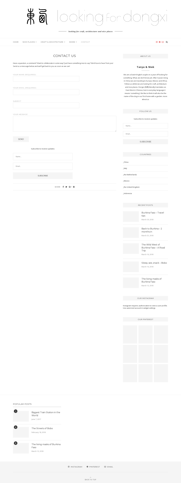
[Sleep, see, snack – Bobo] (131, 267)
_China (125, 162)
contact (85, 42)
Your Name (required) (24, 75)
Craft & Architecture (52, 42)
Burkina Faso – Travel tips (153, 214)
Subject (17, 101)
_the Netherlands (130, 174)
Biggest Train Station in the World (46, 414)
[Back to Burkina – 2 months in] (131, 232)
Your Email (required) (24, 88)
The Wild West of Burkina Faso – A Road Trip (153, 247)
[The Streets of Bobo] (21, 432)
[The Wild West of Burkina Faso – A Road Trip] (131, 248)
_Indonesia (127, 193)
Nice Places (29, 42)
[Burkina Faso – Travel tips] (131, 216)
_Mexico (126, 181)
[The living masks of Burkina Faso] (131, 282)
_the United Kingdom (131, 187)
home (16, 42)
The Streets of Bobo (42, 428)
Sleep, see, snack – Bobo (154, 263)
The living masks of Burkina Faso (152, 280)
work (72, 42)
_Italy (125, 168)
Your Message (20, 114)
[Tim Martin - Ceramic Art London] (130, 373)
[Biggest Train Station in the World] (21, 416)
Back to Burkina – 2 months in (152, 230)
